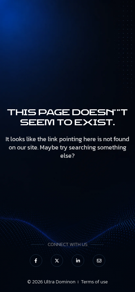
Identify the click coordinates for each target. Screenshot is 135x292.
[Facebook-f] (36, 260)
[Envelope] (99, 260)
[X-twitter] (57, 260)
